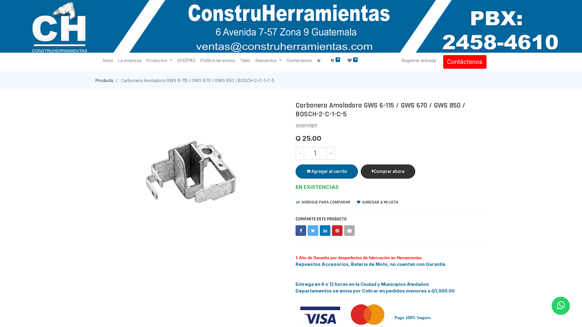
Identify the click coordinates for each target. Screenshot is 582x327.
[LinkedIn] (325, 230)
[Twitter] (313, 230)
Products (104, 80)
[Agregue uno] (331, 153)
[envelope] (349, 230)
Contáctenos (465, 61)
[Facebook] (301, 230)
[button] (319, 61)
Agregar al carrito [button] (328, 171)
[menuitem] (108, 61)
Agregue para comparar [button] (325, 202)
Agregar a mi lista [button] (379, 202)
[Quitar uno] (300, 153)
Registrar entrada (419, 60)
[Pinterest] (337, 230)
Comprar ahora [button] (389, 171)
